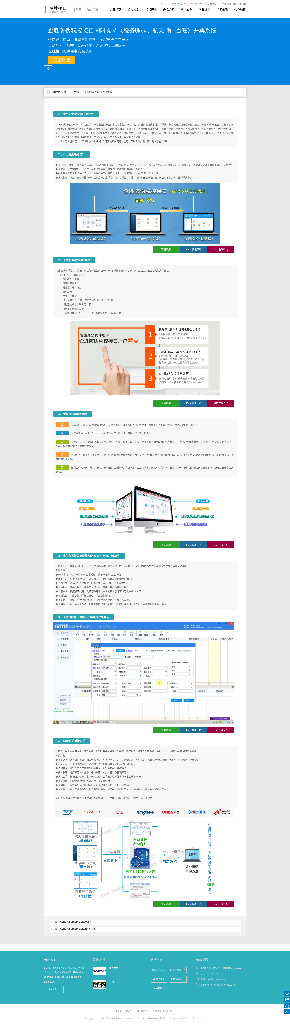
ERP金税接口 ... (178, 979)
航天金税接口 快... (178, 970)
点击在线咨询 (221, 249)
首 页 (66, 92)
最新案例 (99, 959)
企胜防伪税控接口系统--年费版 (76, 922)
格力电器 (113, 968)
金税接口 (157, 1011)
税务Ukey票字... (159, 970)
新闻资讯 (222, 9)
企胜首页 (115, 9)
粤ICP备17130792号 (177, 1018)
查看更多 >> (54, 989)
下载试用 (204, 9)
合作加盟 (240, 9)
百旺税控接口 (145, 1011)
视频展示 (151, 9)
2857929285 (212, 973)
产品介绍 (169, 9)
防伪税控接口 (168, 1011)
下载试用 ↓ (167, 249)
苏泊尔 (112, 981)
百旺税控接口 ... (159, 979)
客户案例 (186, 9)
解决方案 (133, 9)
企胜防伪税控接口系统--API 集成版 (78, 929)
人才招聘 (222, 4)
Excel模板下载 (193, 249)
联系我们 (232, 4)
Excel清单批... (159, 988)
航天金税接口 (132, 1011)
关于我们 (242, 4)
